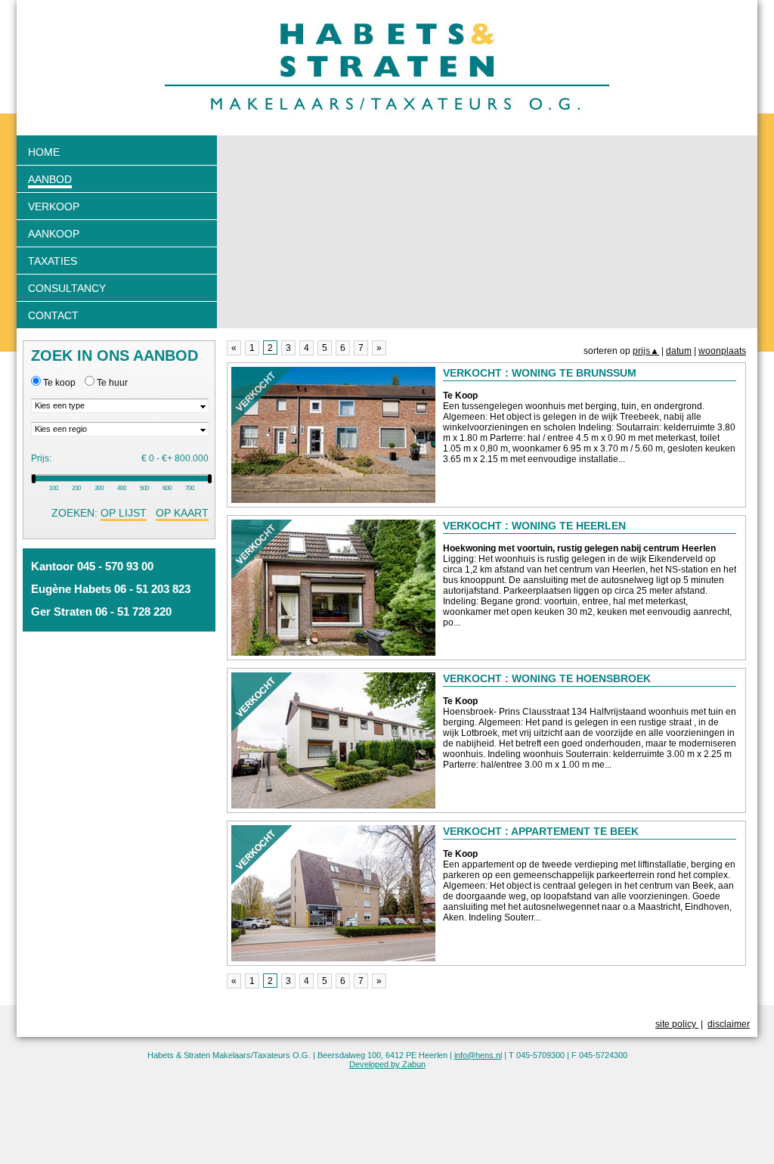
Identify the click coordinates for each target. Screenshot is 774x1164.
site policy (676, 1024)
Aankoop (53, 234)
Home (44, 152)
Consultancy (67, 288)
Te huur (112, 382)
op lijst (124, 513)
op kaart (182, 513)
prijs (646, 351)
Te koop (59, 382)
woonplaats (722, 351)
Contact (53, 315)
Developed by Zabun (387, 1064)
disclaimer (728, 1024)
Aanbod (50, 179)
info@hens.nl (478, 1055)
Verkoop (53, 206)
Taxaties (52, 261)
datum (679, 351)
